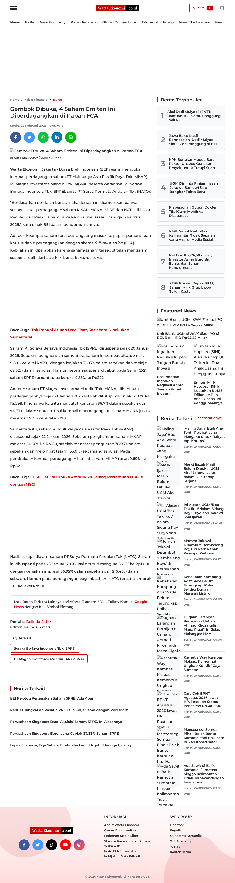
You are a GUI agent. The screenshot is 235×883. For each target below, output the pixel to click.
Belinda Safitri (39, 621)
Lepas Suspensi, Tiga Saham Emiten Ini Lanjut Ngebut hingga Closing (70, 745)
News (15, 22)
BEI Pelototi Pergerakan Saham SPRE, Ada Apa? (52, 698)
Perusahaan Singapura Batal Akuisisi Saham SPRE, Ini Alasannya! (66, 722)
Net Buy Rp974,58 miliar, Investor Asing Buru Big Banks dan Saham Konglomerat (190, 261)
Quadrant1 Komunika (186, 835)
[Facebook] (15, 137)
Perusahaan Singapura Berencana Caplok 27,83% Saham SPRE (64, 733)
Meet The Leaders (194, 22)
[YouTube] (65, 844)
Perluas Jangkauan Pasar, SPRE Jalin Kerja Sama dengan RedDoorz (69, 710)
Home (15, 99)
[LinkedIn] (56, 137)
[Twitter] (29, 137)
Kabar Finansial (84, 22)
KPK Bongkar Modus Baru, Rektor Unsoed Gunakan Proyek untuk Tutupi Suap (192, 163)
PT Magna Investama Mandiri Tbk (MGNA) (49, 659)
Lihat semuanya (208, 418)
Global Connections (119, 22)
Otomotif (150, 22)
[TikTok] (51, 844)
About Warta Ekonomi (121, 825)
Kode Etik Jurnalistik (120, 851)
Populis (176, 830)
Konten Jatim (180, 852)
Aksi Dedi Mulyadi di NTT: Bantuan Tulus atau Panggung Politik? (194, 115)
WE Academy (180, 841)
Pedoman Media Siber (121, 835)
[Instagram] (79, 844)
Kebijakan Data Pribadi (122, 856)
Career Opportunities (120, 830)
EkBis (30, 22)
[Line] (70, 137)
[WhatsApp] (43, 137)
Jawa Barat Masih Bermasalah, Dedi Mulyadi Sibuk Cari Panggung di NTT (193, 139)
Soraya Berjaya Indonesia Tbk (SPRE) (45, 648)
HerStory (177, 825)
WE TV (175, 846)
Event (220, 22)
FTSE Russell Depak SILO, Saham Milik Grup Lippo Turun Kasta (191, 287)
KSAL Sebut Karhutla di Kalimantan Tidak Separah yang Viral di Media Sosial (192, 235)
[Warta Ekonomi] (117, 8)
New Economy (53, 22)
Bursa (57, 99)
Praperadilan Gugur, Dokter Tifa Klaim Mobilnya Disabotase (193, 211)
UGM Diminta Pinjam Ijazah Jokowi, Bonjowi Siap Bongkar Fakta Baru (194, 187)
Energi (168, 22)
